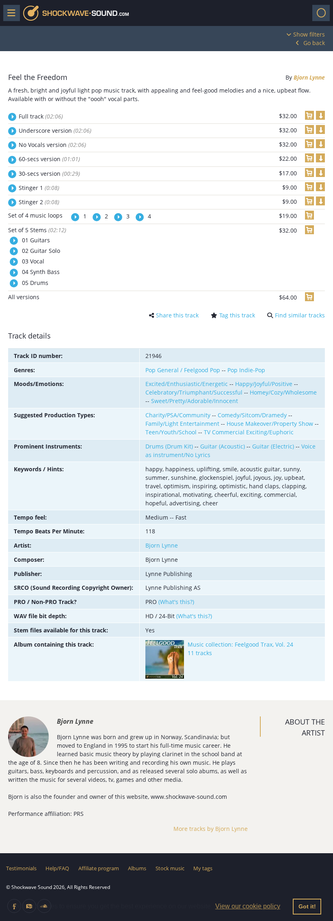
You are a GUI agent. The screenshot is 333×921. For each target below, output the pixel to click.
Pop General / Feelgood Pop (182, 370)
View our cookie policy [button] (247, 906)
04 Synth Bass (40, 272)
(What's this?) (176, 602)
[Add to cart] (309, 115)
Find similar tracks (300, 315)
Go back (314, 43)
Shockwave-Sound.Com (76, 13)
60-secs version (49, 159)
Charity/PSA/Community (177, 415)
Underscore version (55, 130)
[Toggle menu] (11, 13)
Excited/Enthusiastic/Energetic (186, 384)
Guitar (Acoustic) (222, 446)
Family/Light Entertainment (182, 423)
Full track (41, 116)
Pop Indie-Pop (246, 370)
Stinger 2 (39, 202)
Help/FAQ (57, 868)
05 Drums (34, 283)
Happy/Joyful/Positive (263, 384)
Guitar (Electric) (273, 446)
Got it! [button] (307, 906)
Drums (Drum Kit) (169, 446)
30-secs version (49, 173)
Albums (137, 868)
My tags (202, 868)
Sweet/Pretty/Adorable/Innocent (194, 401)
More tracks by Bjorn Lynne (210, 829)
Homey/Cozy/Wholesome (283, 392)
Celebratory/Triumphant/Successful (193, 392)
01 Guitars (35, 240)
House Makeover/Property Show (270, 423)
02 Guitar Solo (40, 251)
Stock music (170, 868)
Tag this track (237, 315)
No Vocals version (52, 145)
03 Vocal (32, 261)
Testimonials (21, 868)
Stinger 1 (39, 188)
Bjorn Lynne (309, 77)
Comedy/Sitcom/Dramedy (252, 415)
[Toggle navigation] (321, 13)
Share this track (177, 315)
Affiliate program (98, 868)
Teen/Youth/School (171, 432)
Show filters (309, 34)
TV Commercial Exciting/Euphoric (249, 432)
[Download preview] (320, 115)
